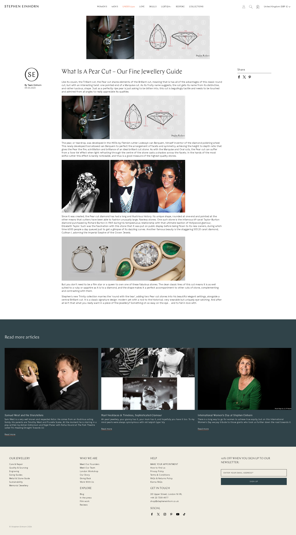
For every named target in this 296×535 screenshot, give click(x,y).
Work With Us (87, 482)
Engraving (14, 471)
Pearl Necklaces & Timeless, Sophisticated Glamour (131, 415)
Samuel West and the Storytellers (24, 415)
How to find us (157, 468)
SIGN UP (254, 481)
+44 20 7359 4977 (159, 498)
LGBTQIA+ (166, 7)
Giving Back (85, 478)
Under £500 (129, 7)
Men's (115, 7)
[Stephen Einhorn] (36, 6)
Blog (82, 494)
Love (142, 7)
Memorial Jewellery (18, 485)
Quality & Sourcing (18, 468)
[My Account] (243, 6)
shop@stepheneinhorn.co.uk (164, 501)
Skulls (152, 7)
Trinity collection (87, 296)
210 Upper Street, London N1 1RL (166, 494)
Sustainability (16, 482)
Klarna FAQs (156, 482)
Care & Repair (16, 464)
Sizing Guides (15, 475)
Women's (102, 7)
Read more (10, 434)
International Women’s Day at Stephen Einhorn (225, 415)
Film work (85, 501)
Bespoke (180, 7)
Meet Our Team (87, 468)
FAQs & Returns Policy (161, 478)
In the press (86, 498)
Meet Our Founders (89, 464)
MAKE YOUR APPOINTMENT (164, 464)
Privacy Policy (157, 471)
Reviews (84, 505)
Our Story (85, 475)
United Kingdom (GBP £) (276, 6)
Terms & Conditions (160, 475)
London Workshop (89, 471)
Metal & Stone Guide (19, 478)
